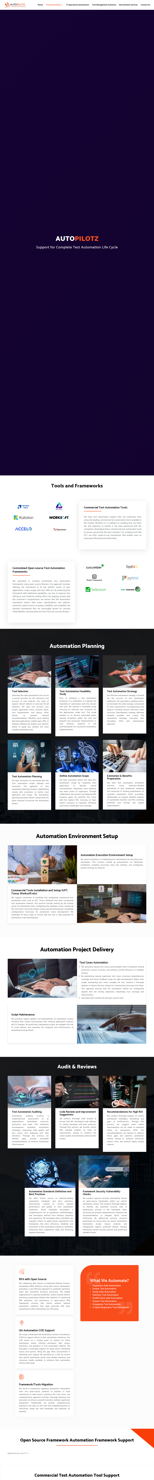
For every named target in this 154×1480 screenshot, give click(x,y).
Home (40, 5)
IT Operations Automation (77, 5)
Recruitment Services (128, 5)
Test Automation (53, 5)
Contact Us (145, 5)
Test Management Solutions (104, 5)
